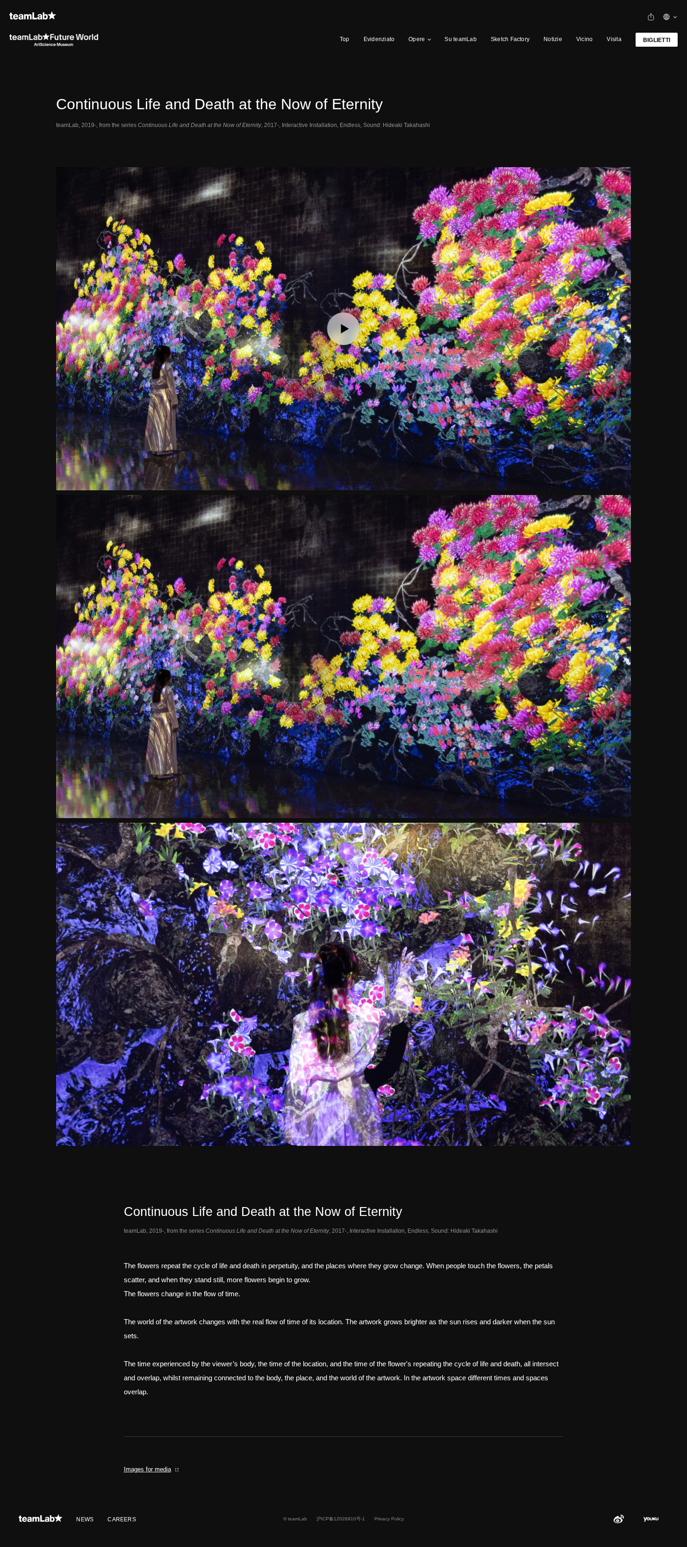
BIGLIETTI (656, 40)
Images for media (147, 1469)
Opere (416, 39)
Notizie (553, 39)
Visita (614, 39)
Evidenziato (379, 39)
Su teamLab (460, 39)
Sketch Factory (510, 39)
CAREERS (121, 1519)
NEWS (84, 1519)
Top (345, 39)
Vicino (584, 39)
